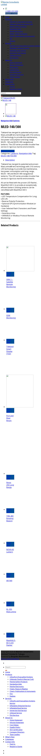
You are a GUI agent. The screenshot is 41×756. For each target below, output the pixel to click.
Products (8, 19)
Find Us (12, 87)
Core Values (14, 67)
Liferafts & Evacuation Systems (21, 22)
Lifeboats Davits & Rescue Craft (21, 24)
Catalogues (9, 82)
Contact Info (9, 84)
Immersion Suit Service (18, 53)
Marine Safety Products (18, 27)
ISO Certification (15, 72)
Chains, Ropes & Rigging (18, 34)
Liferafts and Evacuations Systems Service (25, 46)
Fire (11, 39)
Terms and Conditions (10, 659)
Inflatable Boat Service (18, 51)
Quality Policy (14, 70)
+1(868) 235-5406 (11, 11)
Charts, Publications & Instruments (22, 36)
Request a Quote (11, 13)
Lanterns (16, 120)
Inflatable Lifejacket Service (19, 48)
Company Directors (17, 75)
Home (7, 17)
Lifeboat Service (15, 55)
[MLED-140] (6, 100)
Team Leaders (15, 77)
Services (8, 43)
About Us (8, 60)
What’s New (9, 79)
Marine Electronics (16, 31)
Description (10, 160)
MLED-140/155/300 (9, 156)
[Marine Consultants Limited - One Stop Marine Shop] (12, 4)
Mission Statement (16, 65)
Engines (12, 41)
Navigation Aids (15, 29)
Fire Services (14, 58)
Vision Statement (16, 63)
